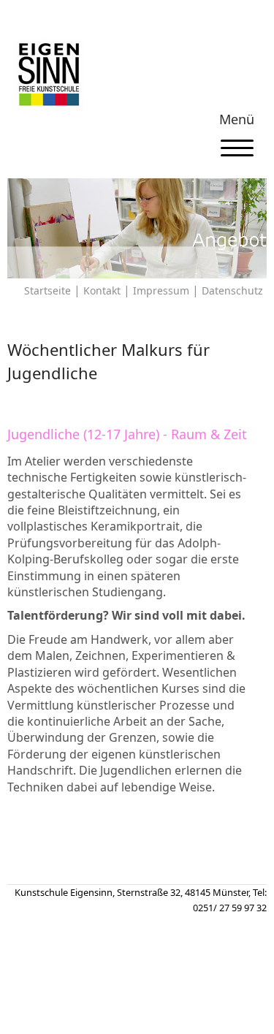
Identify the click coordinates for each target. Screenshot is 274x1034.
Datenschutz (232, 290)
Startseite (47, 290)
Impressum (161, 290)
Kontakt (102, 290)
